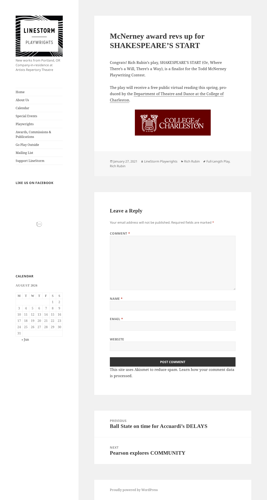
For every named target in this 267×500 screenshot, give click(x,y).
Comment (120, 233)
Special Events (26, 116)
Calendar (22, 108)
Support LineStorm (30, 161)
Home (20, 92)
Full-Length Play (217, 161)
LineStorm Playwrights (160, 161)
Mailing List (24, 153)
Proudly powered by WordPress (134, 490)
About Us (22, 100)
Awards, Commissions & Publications (33, 134)
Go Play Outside (27, 145)
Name (116, 298)
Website (117, 339)
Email (116, 319)
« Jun (25, 339)
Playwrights (25, 124)
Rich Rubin (192, 161)
